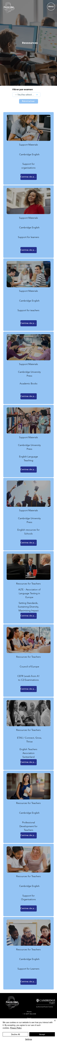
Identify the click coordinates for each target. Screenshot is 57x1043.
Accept (42, 1034)
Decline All (15, 1034)
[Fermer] (53, 1022)
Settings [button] (28, 1039)
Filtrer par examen (22, 89)
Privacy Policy (16, 1028)
